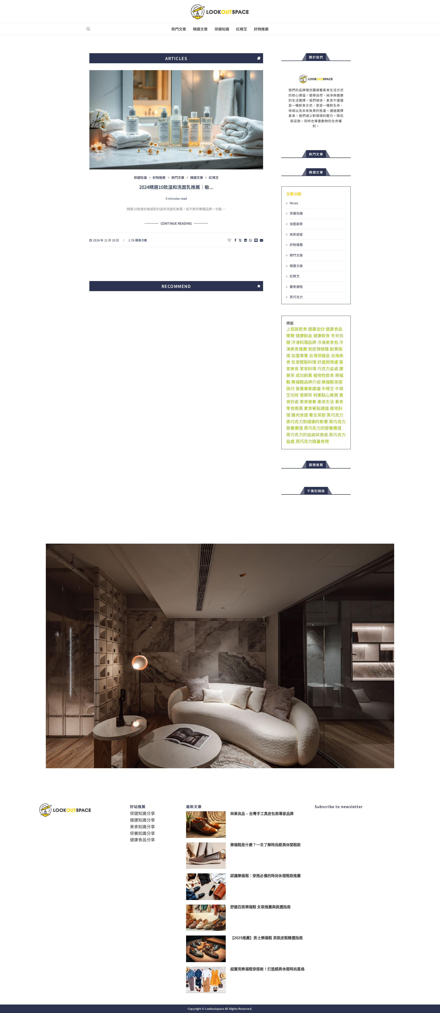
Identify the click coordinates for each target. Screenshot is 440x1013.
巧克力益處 (327, 368)
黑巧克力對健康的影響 (307, 421)
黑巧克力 (296, 297)
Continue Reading (176, 223)
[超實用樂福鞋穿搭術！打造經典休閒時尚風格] (206, 980)
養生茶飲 (317, 415)
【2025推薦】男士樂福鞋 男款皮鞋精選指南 (266, 938)
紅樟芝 (241, 29)
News (294, 203)
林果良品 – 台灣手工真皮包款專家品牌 (262, 814)
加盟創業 (296, 224)
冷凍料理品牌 (303, 342)
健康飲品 (304, 335)
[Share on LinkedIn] (245, 240)
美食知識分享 (142, 826)
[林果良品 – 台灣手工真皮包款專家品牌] (206, 824)
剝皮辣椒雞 (318, 349)
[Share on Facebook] (235, 240)
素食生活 (325, 401)
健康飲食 (321, 335)
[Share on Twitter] (240, 240)
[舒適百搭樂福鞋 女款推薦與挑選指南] (206, 918)
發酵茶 (306, 395)
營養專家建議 (308, 388)
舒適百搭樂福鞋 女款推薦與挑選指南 (260, 907)
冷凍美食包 (327, 342)
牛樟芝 (328, 388)
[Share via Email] (261, 240)
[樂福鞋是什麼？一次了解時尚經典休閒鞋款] (206, 855)
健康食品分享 (142, 839)
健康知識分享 (142, 820)
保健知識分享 (142, 813)
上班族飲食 (296, 329)
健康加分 (316, 329)
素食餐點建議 (316, 408)
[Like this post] (229, 240)
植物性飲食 (323, 375)
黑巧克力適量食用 (312, 441)
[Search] (88, 29)
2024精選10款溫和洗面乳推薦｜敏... (176, 187)
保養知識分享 (142, 833)
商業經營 (296, 234)
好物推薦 (261, 29)
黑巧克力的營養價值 (322, 428)
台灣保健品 (319, 355)
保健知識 (221, 29)
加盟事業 (299, 355)
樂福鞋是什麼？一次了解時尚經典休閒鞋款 (265, 845)
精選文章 (200, 29)
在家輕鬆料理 (303, 362)
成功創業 (304, 375)
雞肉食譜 (299, 415)
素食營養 (308, 401)
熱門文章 (178, 29)
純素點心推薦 (325, 395)
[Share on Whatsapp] (250, 240)
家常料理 (308, 368)
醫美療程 (296, 286)
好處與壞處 (327, 362)
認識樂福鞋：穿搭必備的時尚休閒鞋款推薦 (265, 876)
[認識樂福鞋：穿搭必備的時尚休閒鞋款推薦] (206, 886)
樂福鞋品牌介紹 (305, 382)
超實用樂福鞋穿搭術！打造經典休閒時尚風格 (267, 969)
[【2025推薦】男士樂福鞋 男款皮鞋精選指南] (206, 949)
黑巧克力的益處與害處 (307, 434)
